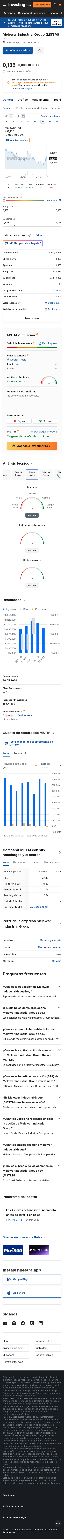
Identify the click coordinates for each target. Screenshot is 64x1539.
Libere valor (52, 200)
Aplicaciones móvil (13, 1348)
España (53, 13)
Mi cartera (8, 1354)
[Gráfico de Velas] (6, 116)
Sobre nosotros (43, 1341)
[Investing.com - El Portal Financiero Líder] (20, 5)
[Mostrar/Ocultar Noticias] (23, 116)
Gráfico (23, 99)
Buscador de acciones (31, 13)
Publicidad (41, 1348)
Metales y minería (50, 940)
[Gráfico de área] (11, 116)
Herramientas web (13, 1361)
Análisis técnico (16, 463)
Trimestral (20, 753)
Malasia (56, 961)
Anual (6, 753)
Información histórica (36, 108)
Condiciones (9, 1495)
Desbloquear (41, 906)
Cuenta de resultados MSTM (26, 733)
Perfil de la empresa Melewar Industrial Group (27, 923)
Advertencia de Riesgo (14, 1517)
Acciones (9, 13)
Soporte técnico (44, 1354)
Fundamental (40, 99)
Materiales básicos (49, 947)
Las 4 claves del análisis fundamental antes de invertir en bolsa (31, 1212)
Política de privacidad (13, 1506)
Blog (5, 1341)
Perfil (19, 108)
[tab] (18, 474)
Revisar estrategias (22, 88)
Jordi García (16, 1220)
